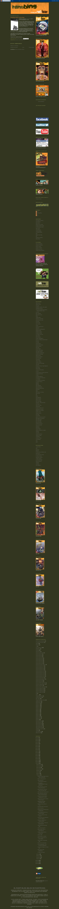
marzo (39, 855)
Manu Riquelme (38, 385)
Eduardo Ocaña (38, 330)
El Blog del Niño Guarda (40, 225)
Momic (37, 396)
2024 (38, 740)
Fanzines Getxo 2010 (39, 680)
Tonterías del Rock (39, 434)
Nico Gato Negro (38, 401)
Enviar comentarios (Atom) (19, 49)
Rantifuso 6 (38, 711)
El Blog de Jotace (39, 331)
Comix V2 (37, 449)
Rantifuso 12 (38, 706)
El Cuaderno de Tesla (39, 334)
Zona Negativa (38, 465)
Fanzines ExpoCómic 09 (40, 669)
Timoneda (37, 432)
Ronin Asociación (39, 422)
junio (39, 773)
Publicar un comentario (14, 45)
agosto (39, 770)
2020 (38, 746)
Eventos (37, 650)
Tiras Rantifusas (38, 731)
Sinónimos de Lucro (39, 423)
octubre (39, 767)
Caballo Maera (38, 317)
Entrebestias (38, 648)
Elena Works (38, 335)
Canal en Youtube (39, 247)
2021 (38, 745)
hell (36, 693)
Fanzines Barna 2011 (39, 659)
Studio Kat (37, 426)
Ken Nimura (38, 367)
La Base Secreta (38, 458)
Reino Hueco (38, 238)
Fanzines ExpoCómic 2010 (40, 671)
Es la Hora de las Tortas (40, 454)
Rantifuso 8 (38, 714)
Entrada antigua (31, 47)
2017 (38, 751)
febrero (39, 857)
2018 (38, 749)
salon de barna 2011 (39, 727)
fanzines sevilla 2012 (39, 685)
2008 (38, 860)
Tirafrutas (37, 462)
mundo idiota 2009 (39, 697)
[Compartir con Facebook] (27, 38)
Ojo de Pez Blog (38, 405)
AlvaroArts (37, 305)
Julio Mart (37, 364)
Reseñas (37, 719)
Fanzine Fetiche (38, 346)
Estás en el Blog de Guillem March (41, 339)
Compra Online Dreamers (40, 250)
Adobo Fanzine (38, 304)
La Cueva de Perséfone (40, 369)
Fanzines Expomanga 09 (40, 677)
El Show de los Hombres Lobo (41, 452)
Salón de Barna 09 (39, 724)
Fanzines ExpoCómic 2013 (40, 675)
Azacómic (37, 312)
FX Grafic (37, 342)
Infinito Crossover (41, 808)
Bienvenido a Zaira (39, 314)
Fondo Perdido (38, 348)
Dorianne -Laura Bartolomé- (40, 329)
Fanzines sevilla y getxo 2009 (41, 686)
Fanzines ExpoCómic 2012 (40, 673)
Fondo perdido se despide (42, 836)
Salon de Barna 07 (39, 722)
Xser (36, 440)
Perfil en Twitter (38, 246)
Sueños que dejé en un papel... (41, 430)
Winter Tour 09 (38, 732)
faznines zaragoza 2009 (40, 692)
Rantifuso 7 (38, 713)
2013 (38, 757)
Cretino (37, 325)
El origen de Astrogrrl (41, 852)
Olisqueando (38, 406)
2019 (38, 748)
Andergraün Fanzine (39, 308)
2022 (38, 743)
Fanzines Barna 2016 (39, 663)
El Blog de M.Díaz (39, 333)
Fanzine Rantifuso (41, 101)
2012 (38, 758)
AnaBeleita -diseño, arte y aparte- (41, 307)
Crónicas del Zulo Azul (39, 326)
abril (39, 854)
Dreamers (37, 450)
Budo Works (38, 223)
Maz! (37, 233)
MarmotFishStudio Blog (40, 388)
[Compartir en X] (26, 38)
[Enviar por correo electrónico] (23, 38)
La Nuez (37, 375)
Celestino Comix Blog (39, 318)
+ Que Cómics (38, 446)
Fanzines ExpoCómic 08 (40, 668)
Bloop (37, 316)
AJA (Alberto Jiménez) (39, 220)
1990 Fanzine (38, 303)
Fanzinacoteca (38, 343)
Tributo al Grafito (38, 435)
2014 (38, 755)
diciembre (39, 764)
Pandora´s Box (38, 411)
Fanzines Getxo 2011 (39, 681)
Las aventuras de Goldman (40, 380)
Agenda (37, 643)
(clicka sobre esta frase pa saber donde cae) (26, 26)
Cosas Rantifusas (39, 647)
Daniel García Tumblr (39, 224)
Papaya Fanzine (38, 413)
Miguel (37, 211)
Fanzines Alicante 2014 (40, 652)
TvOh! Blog (38, 436)
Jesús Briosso (38, 229)
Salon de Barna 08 (39, 723)
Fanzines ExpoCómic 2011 (40, 672)
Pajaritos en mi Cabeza (40, 410)
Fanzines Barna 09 (39, 656)
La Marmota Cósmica (39, 373)
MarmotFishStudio (39, 386)
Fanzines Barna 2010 (39, 658)
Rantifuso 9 (38, 715)
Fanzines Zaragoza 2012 (40, 690)
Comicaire (37, 321)
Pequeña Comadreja (39, 237)
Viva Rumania (38, 439)
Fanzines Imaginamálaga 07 (40, 684)
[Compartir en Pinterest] (28, 38)
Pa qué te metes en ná (39, 407)
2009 (38, 763)
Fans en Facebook (39, 243)
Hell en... (37, 694)
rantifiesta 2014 (38, 701)
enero (39, 858)
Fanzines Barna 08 (39, 655)
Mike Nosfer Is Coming (40, 392)
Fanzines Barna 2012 (39, 660)
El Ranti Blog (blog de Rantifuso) (29, 888)
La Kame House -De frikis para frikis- (42, 372)
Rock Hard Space (39, 419)
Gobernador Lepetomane (40, 352)
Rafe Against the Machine (40, 418)
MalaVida (37, 384)
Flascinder (37, 347)
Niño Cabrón (38, 698)
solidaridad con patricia (40, 728)
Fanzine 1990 (40, 834)
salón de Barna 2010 (39, 726)
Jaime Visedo (38, 360)
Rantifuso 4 (38, 709)
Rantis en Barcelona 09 (41, 778)
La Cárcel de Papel (39, 459)
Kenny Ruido (38, 368)
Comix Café (38, 322)
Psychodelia (38, 415)
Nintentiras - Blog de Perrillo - (41, 402)
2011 (38, 760)
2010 (38, 761)
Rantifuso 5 (38, 710)
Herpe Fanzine (38, 355)
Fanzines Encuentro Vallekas (41, 664)
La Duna (37, 371)
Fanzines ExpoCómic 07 (40, 667)
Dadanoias (37, 327)
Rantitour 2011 (38, 718)
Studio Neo (38, 427)
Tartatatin (37, 431)
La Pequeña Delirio (39, 232)
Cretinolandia (28, 18)
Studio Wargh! (38, 428)
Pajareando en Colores (39, 409)
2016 (38, 752)
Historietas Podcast (39, 356)
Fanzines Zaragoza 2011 (40, 689)
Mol (36, 236)
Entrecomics (38, 453)
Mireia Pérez (38, 393)
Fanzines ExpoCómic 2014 (40, 676)
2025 (38, 739)
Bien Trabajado (38, 313)
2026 (38, 737)
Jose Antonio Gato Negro (40, 363)
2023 (38, 742)
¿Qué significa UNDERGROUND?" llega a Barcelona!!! (42, 784)
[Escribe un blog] (24, 38)
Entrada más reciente (14, 47)
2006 (38, 863)
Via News (37, 463)
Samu (37, 214)
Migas (37, 390)
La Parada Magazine (39, 376)
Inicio (23, 47)
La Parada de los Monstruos (40, 377)
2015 (38, 754)
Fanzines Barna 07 (39, 654)
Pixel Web (37, 414)
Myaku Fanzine (38, 398)
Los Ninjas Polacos (39, 381)
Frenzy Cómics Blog (39, 350)
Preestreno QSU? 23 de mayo (43, 806)
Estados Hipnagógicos (39, 338)
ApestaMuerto (38, 221)
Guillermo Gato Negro (39, 354)
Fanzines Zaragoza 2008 (40, 688)
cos (36, 646)
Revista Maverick (39, 461)
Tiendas (37, 730)
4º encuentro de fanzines (40, 642)
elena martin (38, 228)
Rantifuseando (38, 702)
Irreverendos (38, 359)
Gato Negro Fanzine (39, 351)
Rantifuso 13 (38, 707)
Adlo (36, 448)
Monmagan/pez (38, 397)
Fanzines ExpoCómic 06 (40, 665)
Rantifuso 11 (38, 705)
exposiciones (38, 651)
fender (37, 215)
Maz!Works (38, 389)
